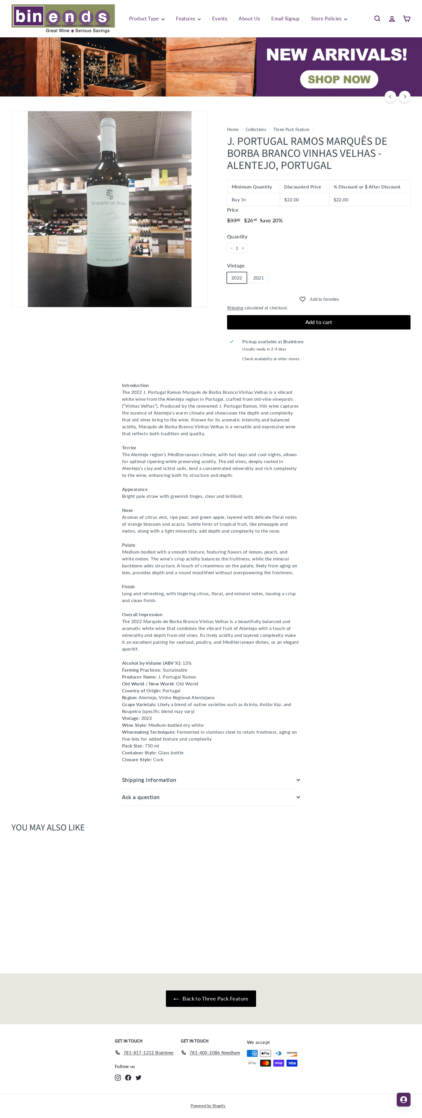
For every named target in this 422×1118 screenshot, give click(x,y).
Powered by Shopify (208, 1105)
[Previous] (390, 96)
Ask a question (141, 797)
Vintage (236, 266)
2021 (258, 277)
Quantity (237, 237)
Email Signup (285, 19)
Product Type (144, 19)
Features (186, 19)
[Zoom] (110, 209)
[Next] (405, 96)
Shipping (235, 308)
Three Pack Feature (291, 129)
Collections (256, 129)
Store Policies (327, 19)
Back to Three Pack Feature (215, 998)
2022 (236, 277)
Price (232, 210)
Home (233, 129)
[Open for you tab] (404, 1100)
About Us (249, 19)
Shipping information (149, 779)
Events (219, 19)
